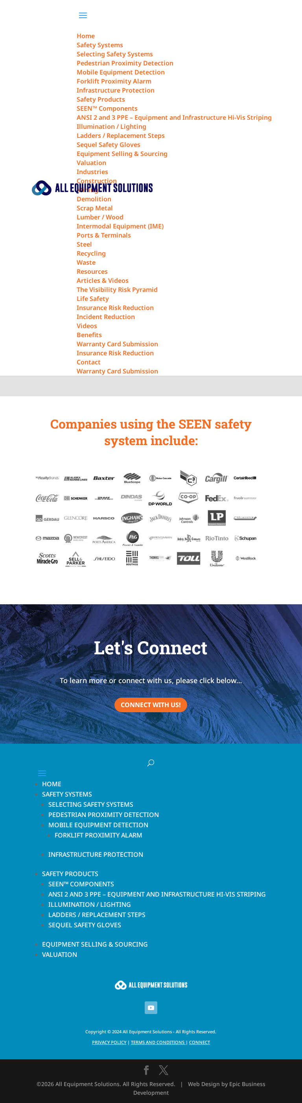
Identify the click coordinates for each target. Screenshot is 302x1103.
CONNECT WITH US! (151, 704)
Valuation (59, 954)
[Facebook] (146, 1070)
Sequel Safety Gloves (84, 925)
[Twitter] (163, 1070)
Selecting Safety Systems (90, 804)
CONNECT (199, 1042)
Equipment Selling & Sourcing (95, 944)
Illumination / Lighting (89, 904)
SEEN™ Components (81, 884)
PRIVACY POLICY (109, 1042)
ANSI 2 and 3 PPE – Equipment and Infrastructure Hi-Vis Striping (157, 894)
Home (51, 784)
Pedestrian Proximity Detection (103, 814)
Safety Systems (67, 794)
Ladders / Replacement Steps (96, 914)
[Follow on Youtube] (151, 1007)
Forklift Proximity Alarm (98, 835)
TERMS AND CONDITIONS (157, 1042)
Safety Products (70, 873)
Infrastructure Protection (95, 854)
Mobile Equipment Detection (98, 825)
